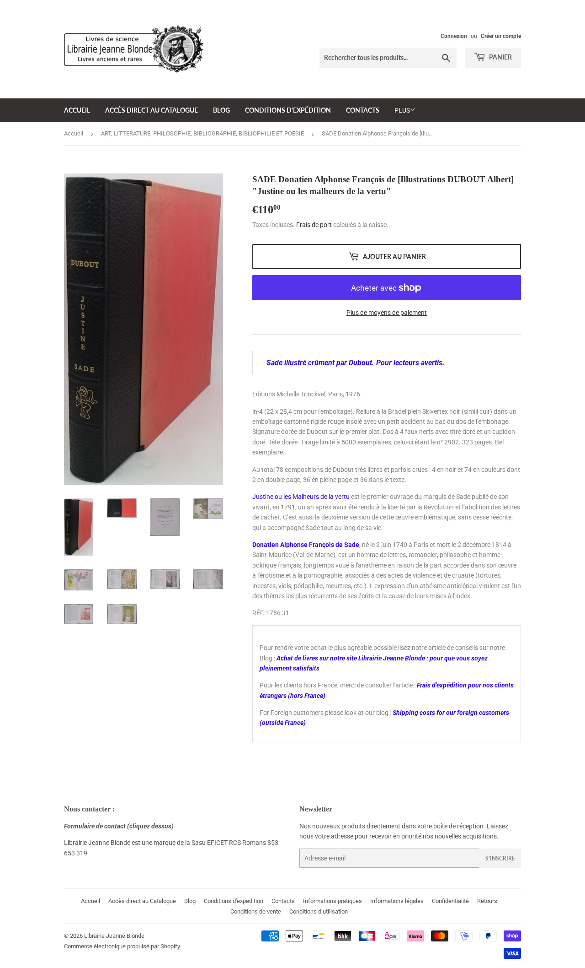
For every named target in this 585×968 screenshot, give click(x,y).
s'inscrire (500, 858)
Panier (500, 57)
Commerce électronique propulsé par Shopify (122, 946)
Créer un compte (501, 36)
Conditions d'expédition (288, 110)
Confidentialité (450, 901)
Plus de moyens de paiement (386, 312)
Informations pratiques (332, 901)
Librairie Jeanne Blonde (114, 935)
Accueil (77, 110)
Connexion (454, 36)
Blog (221, 110)
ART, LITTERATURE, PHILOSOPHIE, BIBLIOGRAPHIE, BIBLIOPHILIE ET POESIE (202, 133)
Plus (402, 110)
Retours (487, 901)
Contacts (362, 110)
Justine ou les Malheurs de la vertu (301, 496)
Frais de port (314, 224)
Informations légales (397, 901)
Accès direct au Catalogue (151, 110)
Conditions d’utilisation (318, 911)
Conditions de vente (255, 911)
